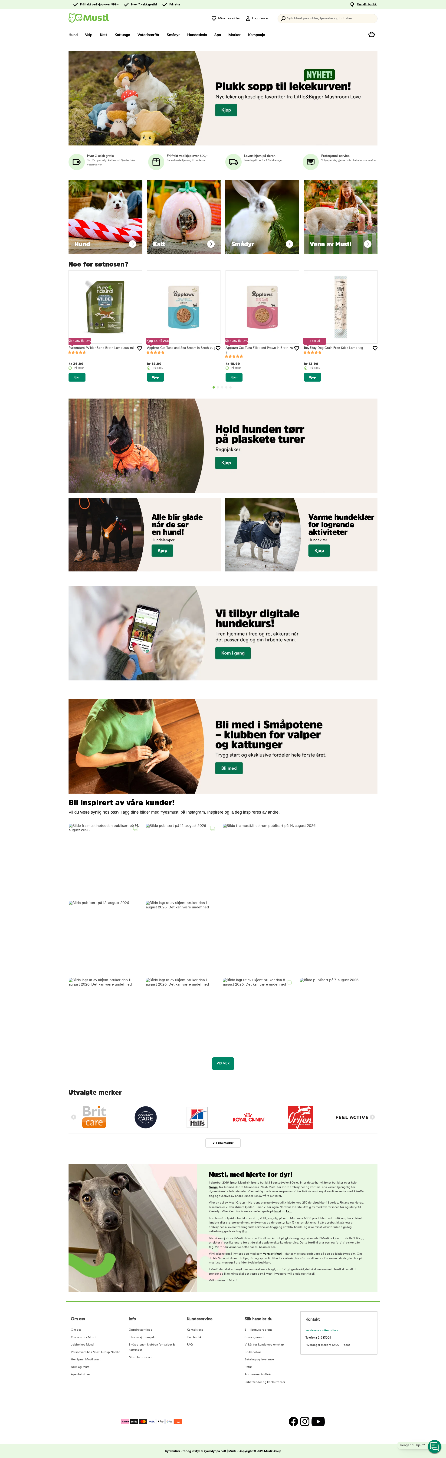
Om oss (76, 1329)
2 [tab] (218, 387)
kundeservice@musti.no (321, 1330)
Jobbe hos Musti (82, 1344)
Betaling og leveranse (259, 1359)
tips (244, 1231)
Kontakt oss (195, 1329)
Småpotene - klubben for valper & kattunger (152, 1347)
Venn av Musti (272, 1253)
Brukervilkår (253, 1352)
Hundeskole (197, 35)
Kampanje (256, 35)
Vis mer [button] (223, 1063)
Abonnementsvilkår (258, 1374)
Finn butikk (194, 1337)
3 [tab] (222, 387)
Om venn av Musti (83, 1337)
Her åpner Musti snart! (86, 1359)
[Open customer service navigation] (434, 1446)
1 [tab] (214, 387)
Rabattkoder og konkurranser (265, 1382)
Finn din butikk (367, 4)
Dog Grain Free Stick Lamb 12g (333, 348)
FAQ (190, 1344)
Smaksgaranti (254, 1337)
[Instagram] (304, 1421)
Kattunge (122, 35)
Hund (73, 35)
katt (289, 1211)
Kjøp (77, 377)
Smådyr (173, 35)
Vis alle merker (223, 1143)
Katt (103, 35)
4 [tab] (226, 387)
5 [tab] (230, 387)
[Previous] (73, 1117)
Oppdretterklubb (140, 1329)
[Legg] (139, 348)
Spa (217, 35)
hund (277, 1211)
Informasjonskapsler (143, 1337)
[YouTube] (317, 1421)
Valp (88, 35)
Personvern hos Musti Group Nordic (95, 1352)
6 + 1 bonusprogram (258, 1329)
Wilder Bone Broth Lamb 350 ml (101, 348)
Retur (248, 1367)
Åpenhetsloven (81, 1374)
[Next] (372, 1117)
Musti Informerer (140, 1357)
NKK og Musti (80, 1367)
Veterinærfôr (148, 35)
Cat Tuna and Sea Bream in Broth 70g (181, 348)
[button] (104, 859)
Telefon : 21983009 (318, 1337)
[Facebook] (293, 1421)
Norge (213, 1187)
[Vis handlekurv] (372, 35)
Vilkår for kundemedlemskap (264, 1344)
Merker (234, 35)
